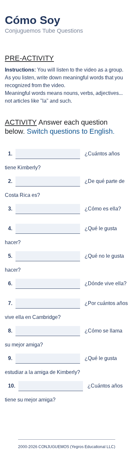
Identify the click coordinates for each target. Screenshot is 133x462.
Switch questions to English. (71, 131)
